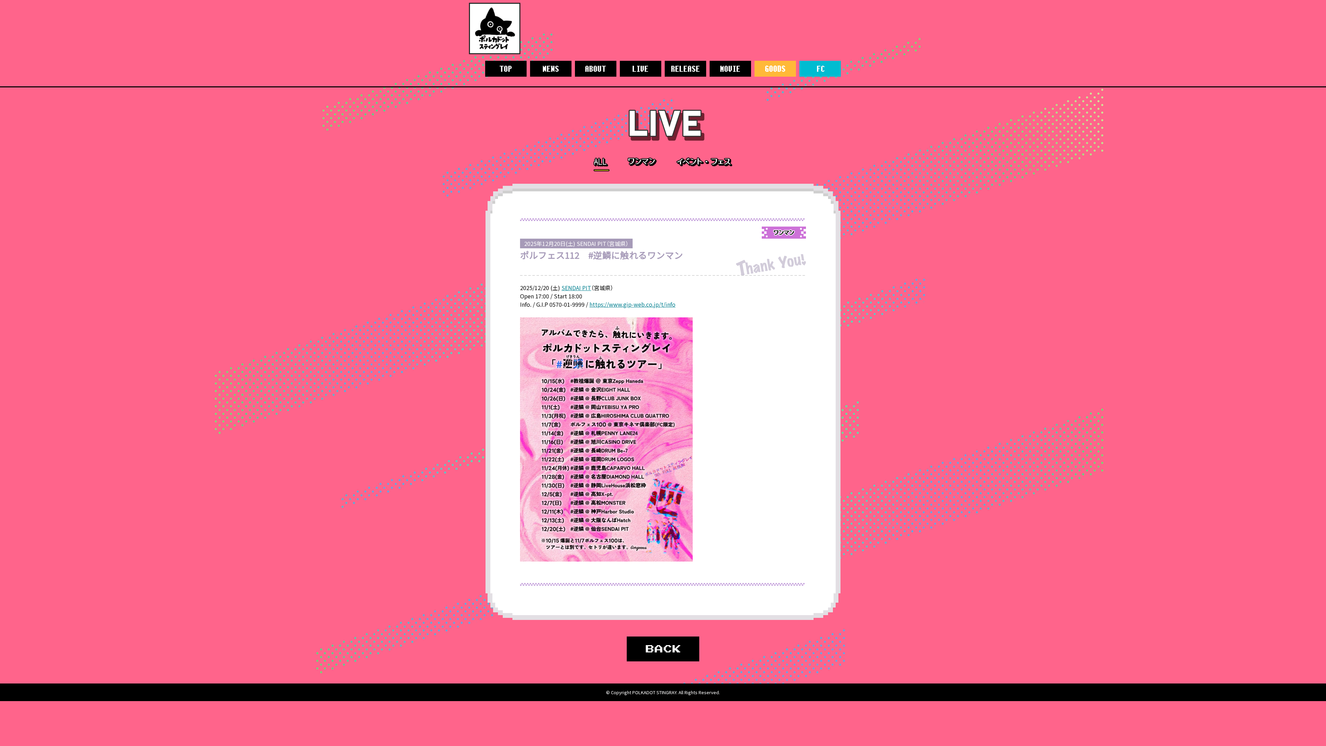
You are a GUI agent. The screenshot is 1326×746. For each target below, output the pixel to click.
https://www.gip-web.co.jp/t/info (632, 304)
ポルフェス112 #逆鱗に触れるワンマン (601, 254)
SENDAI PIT (576, 288)
